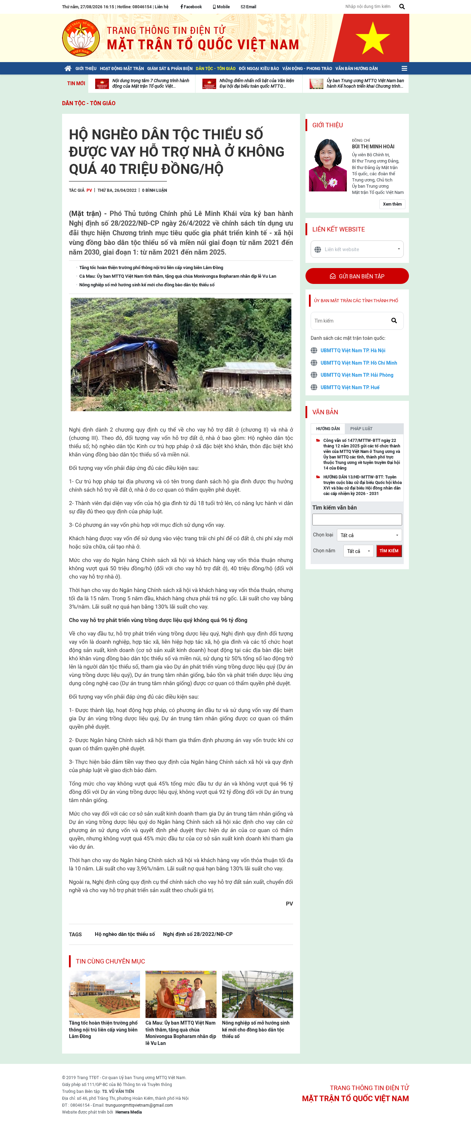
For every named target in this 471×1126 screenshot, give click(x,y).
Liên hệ (161, 6)
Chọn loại (323, 534)
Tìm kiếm (389, 551)
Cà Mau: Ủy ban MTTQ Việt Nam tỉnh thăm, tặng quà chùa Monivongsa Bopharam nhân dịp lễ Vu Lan (181, 1033)
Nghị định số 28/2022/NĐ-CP (198, 934)
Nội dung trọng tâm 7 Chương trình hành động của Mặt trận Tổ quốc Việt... (150, 83)
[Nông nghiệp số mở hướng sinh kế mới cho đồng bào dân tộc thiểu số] (257, 994)
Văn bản (325, 412)
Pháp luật (361, 428)
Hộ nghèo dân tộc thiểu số (125, 934)
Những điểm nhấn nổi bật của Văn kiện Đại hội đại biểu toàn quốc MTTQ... (257, 83)
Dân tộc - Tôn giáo (89, 103)
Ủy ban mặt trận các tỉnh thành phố (356, 300)
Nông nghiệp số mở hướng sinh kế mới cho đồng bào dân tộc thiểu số (256, 1029)
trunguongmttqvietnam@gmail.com (139, 1105)
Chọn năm (324, 550)
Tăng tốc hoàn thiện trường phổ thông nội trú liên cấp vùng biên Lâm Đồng (103, 1029)
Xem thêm (392, 204)
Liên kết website (338, 229)
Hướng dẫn (328, 428)
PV (89, 190)
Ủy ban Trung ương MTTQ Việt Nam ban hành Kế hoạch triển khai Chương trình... (365, 83)
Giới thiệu (327, 125)
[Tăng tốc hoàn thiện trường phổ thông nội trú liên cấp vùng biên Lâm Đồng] (104, 994)
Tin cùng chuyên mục (110, 961)
